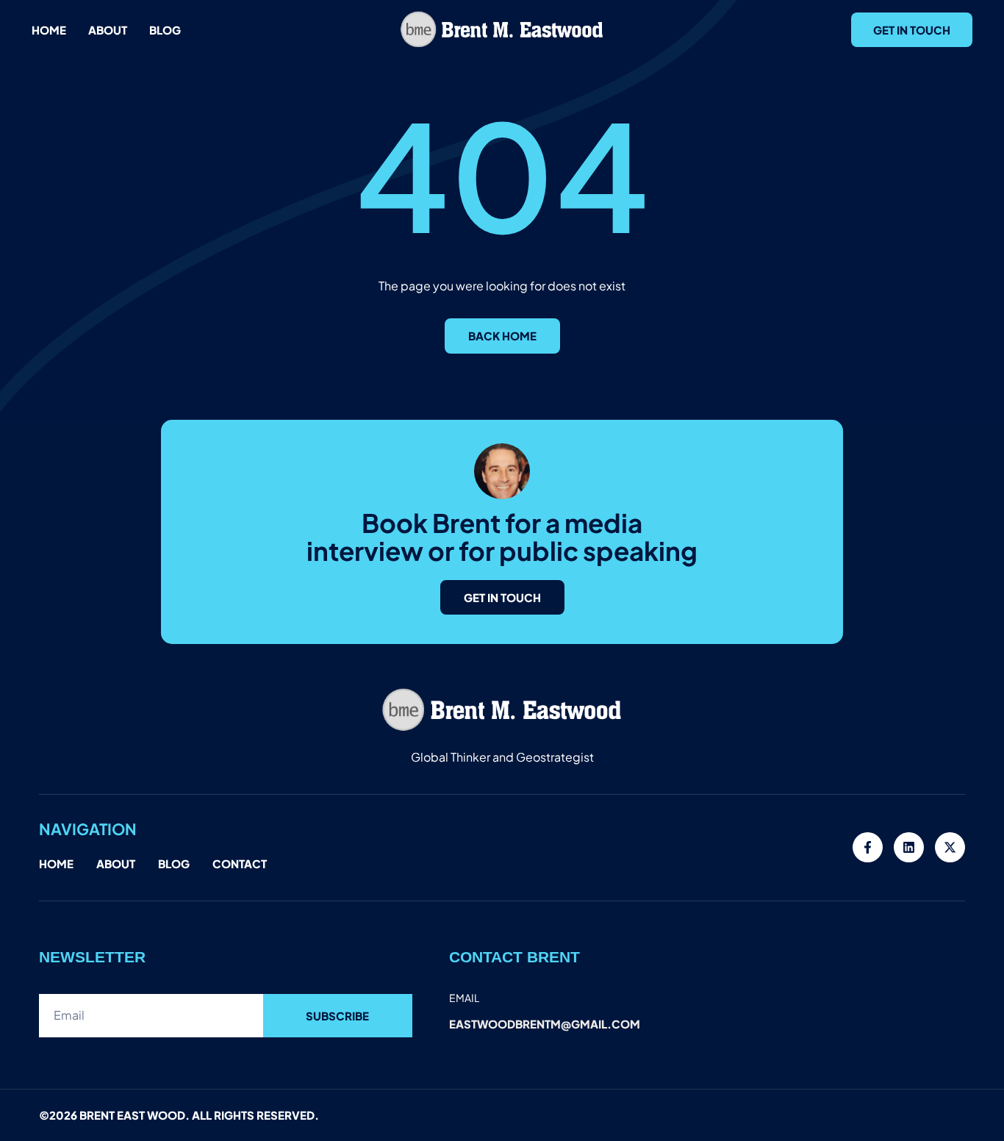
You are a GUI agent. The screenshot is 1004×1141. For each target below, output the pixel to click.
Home (49, 30)
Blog (165, 30)
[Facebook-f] (868, 847)
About (107, 30)
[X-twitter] (950, 847)
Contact (239, 863)
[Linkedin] (909, 847)
